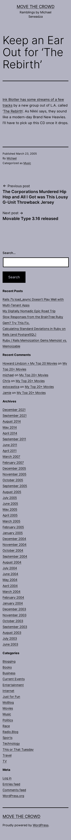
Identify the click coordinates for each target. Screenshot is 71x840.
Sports (7, 737)
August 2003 (12, 632)
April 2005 (10, 515)
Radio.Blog (10, 732)
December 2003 (14, 609)
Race (6, 726)
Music (27, 163)
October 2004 (13, 550)
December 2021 (14, 410)
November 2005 (14, 474)
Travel (7, 755)
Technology (11, 743)
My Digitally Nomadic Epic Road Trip (29, 311)
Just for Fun (11, 696)
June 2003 (10, 644)
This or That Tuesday (18, 749)
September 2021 (15, 415)
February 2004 (13, 597)
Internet (8, 691)
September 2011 (14, 439)
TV (5, 761)
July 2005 (10, 498)
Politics (8, 720)
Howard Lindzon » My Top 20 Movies (30, 363)
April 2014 (10, 433)
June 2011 (10, 445)
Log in (7, 778)
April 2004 (10, 586)
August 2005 (12, 492)
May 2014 (10, 427)
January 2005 (13, 533)
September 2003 (15, 627)
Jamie (7, 393)
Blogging (9, 661)
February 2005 (13, 527)
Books (7, 667)
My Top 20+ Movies (33, 375)
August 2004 (12, 562)
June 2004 (10, 574)
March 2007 (11, 456)
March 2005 (11, 521)
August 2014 (12, 421)
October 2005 (13, 480)
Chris (6, 381)
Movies (8, 708)
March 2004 (12, 591)
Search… (9, 253)
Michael (12, 158)
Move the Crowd (35, 6)
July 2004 (10, 568)
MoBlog (8, 702)
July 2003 (10, 638)
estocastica (11, 387)
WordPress (40, 825)
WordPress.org (13, 796)
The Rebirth (12, 111)
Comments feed (14, 790)
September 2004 (15, 556)
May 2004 (10, 580)
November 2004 (15, 544)
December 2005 (14, 468)
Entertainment (13, 685)
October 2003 (13, 621)
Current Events (14, 679)
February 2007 (13, 462)
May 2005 (10, 509)
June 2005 (10, 503)
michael (8, 375)
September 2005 (15, 486)
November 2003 (14, 615)
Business (9, 673)
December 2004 (14, 539)
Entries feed (11, 784)
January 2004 (13, 603)
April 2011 (10, 451)
